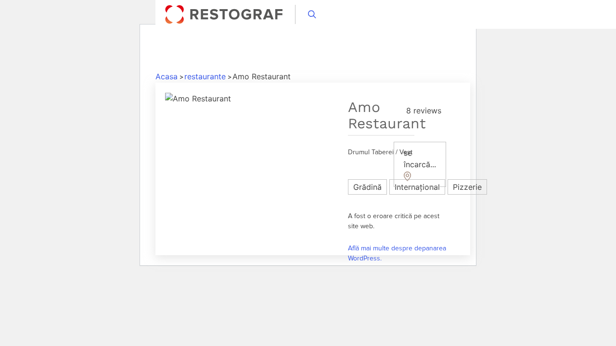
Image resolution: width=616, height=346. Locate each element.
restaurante (205, 76)
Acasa (166, 76)
